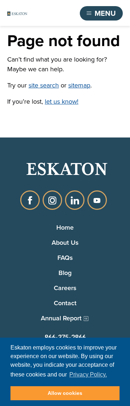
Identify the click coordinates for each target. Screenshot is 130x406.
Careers (65, 287)
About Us (65, 242)
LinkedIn (74, 200)
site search (44, 85)
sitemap (79, 85)
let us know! (61, 101)
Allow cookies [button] (65, 393)
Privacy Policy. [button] (88, 374)
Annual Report (61, 317)
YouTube (97, 200)
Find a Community (45, 13)
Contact (65, 302)
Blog (65, 272)
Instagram (52, 200)
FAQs (65, 257)
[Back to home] (17, 13)
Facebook (30, 200)
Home (65, 227)
